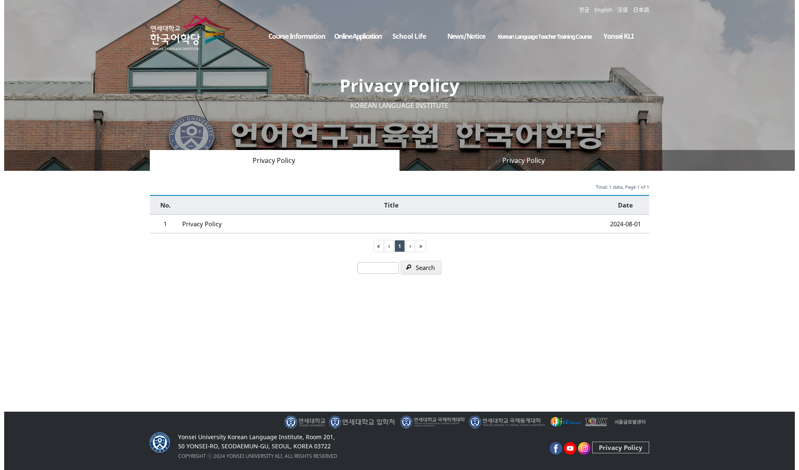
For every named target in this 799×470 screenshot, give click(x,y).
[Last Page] (421, 246)
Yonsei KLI (618, 36)
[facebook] (556, 447)
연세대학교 (306, 422)
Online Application (358, 36)
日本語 (641, 9)
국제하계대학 (432, 422)
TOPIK (597, 422)
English (603, 9)
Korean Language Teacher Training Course (545, 36)
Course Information (296, 36)
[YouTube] (570, 447)
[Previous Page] (389, 246)
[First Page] (378, 246)
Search (425, 267)
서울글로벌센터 (630, 422)
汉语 (622, 9)
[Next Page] (410, 246)
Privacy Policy (274, 160)
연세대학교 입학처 (362, 422)
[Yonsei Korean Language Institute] (191, 43)
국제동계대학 (507, 422)
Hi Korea (565, 422)
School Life (409, 36)
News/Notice (466, 36)
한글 (584, 9)
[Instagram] (584, 447)
